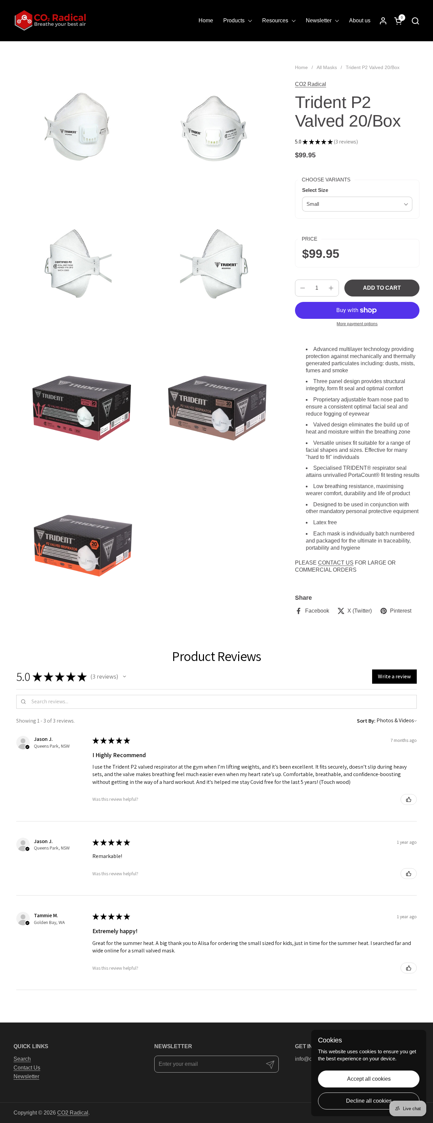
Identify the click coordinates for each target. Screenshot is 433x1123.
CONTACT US (336, 563)
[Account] (383, 21)
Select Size (315, 190)
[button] (415, 21)
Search (22, 1059)
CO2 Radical (310, 84)
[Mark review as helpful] (409, 799)
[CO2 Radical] (50, 20)
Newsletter (26, 1076)
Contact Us (27, 1068)
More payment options (357, 324)
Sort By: (366, 720)
